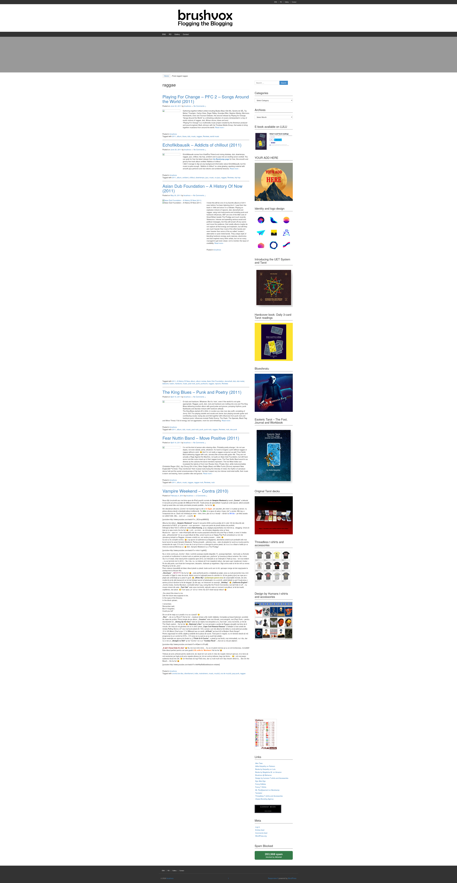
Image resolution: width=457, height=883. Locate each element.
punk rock (207, 429)
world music (214, 136)
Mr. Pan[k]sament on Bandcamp (267, 790)
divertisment (189, 673)
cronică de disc (177, 673)
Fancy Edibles (260, 784)
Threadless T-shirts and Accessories (269, 796)
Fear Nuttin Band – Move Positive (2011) (200, 438)
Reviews (206, 136)
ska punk (233, 429)
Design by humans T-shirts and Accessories (271, 778)
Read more (220, 127)
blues (184, 136)
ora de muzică (226, 673)
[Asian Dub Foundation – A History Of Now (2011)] (181, 200)
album (179, 136)
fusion (172, 383)
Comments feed (261, 833)
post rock (191, 383)
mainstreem (203, 673)
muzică (217, 673)
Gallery (287, 2)
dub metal (240, 381)
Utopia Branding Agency (264, 799)
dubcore (165, 383)
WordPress (292, 878)
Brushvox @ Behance (263, 775)
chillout (192, 177)
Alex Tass (259, 763)
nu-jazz (217, 177)
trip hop (237, 177)
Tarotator (258, 793)
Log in (257, 827)
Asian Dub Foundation (215, 381)
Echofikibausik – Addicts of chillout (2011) (201, 145)
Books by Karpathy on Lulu (265, 769)
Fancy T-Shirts (260, 787)
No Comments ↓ (200, 106)
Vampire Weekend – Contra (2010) (195, 491)
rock (227, 429)
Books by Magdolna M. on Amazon (268, 772)
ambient (185, 177)
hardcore (178, 383)
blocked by (276, 856)
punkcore (204, 383)
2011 (174, 136)
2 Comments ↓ (201, 495)
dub (188, 136)
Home (166, 76)
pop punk (235, 673)
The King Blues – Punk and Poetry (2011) (201, 392)
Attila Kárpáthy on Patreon (265, 766)
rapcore (218, 383)
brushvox (173, 134)
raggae (199, 136)
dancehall (228, 381)
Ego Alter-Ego (260, 781)
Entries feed (259, 830)
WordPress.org (261, 836)
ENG (275, 2)
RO (281, 2)
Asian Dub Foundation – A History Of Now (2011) (202, 188)
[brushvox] (205, 18)
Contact (294, 2)
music (193, 136)
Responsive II (273, 878)
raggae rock (198, 482)
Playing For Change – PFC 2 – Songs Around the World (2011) (205, 98)
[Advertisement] (228, 54)
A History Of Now (183, 381)
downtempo (200, 177)
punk (198, 383)
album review (201, 381)
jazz (206, 177)
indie (196, 673)
